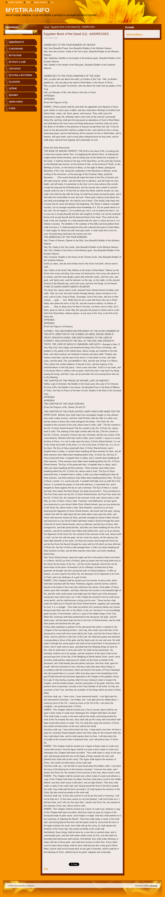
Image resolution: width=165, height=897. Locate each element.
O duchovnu (16, 49)
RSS (52, 2)
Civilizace (15, 68)
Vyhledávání (12, 27)
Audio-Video (16, 102)
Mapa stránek (40, 2)
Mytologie (15, 55)
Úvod (46, 27)
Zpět (46, 868)
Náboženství (16, 42)
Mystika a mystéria (20, 75)
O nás (12, 108)
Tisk (27, 2)
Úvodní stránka (15, 2)
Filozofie (14, 82)
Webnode (153, 886)
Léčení (13, 88)
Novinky (13, 95)
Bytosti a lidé (17, 62)
